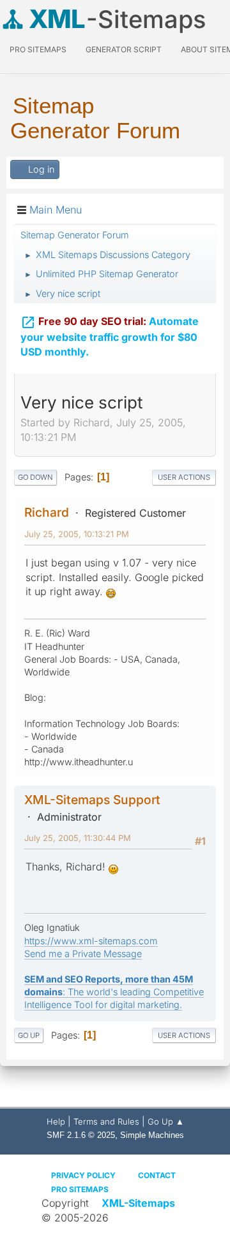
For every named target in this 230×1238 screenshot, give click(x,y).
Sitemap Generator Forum (95, 118)
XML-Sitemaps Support (92, 799)
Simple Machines (152, 1135)
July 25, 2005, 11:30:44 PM (77, 838)
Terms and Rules (106, 1121)
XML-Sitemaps (138, 1203)
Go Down (35, 477)
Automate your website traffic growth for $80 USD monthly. (109, 336)
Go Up (29, 1035)
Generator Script (124, 49)
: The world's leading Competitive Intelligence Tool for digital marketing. (114, 992)
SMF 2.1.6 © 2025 (81, 1135)
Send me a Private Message (83, 953)
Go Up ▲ (166, 1121)
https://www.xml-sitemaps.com (91, 940)
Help (56, 1121)
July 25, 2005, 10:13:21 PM (76, 534)
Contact (157, 1175)
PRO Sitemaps (38, 49)
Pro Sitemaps (80, 1189)
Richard (46, 512)
